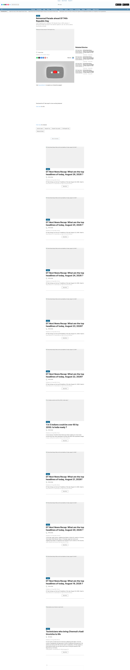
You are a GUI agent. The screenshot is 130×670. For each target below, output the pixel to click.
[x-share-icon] (39, 58)
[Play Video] (55, 72)
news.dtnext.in (42, 85)
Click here (38, 106)
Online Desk (40, 52)
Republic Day (47, 128)
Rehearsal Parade (40, 131)
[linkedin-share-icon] (43, 58)
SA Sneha (50, 636)
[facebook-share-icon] (41, 58)
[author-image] (37, 52)
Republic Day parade (56, 128)
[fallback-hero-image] (79, 52)
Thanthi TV (70, 0)
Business (61, 9)
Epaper (59, 0)
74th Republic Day (65, 128)
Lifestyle (71, 9)
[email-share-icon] (45, 58)
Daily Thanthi (64, 0)
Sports (66, 9)
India (44, 9)
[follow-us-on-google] (73, 58)
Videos (83, 9)
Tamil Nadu (39, 9)
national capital (40, 128)
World (48, 9)
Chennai (33, 9)
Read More (65, 186)
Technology (77, 9)
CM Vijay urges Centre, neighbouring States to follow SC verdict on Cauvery (65, 537)
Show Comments (55, 138)
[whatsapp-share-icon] (37, 58)
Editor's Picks (96, 9)
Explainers (88, 9)
